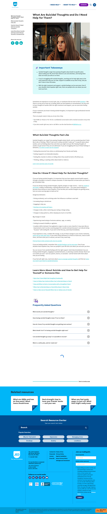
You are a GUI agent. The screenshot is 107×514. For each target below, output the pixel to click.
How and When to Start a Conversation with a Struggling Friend (52, 284)
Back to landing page (84, 381)
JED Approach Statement (63, 460)
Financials (52, 454)
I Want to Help (69, 4)
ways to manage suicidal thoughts (68, 259)
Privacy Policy (60, 454)
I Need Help (54, 4)
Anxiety (53, 441)
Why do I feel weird (29, 437)
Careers (51, 456)
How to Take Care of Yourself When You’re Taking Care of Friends (52, 290)
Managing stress (77, 437)
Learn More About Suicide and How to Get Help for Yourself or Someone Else (17, 32)
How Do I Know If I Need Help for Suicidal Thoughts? (17, 26)
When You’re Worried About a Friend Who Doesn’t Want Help (51, 287)
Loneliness (77, 441)
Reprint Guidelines (61, 456)
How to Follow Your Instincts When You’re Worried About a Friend (52, 281)
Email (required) (80, 454)
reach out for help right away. (41, 235)
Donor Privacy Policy (61, 458)
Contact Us (52, 452)
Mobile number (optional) (82, 461)
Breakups (29, 441)
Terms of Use (59, 452)
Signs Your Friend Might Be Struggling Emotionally (48, 278)
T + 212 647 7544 (32, 457)
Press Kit (51, 458)
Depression (53, 437)
